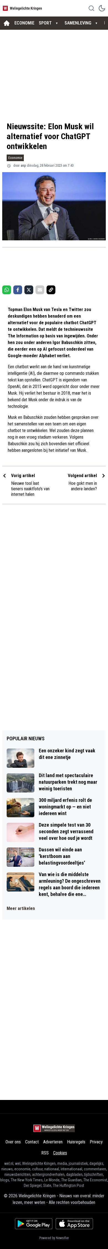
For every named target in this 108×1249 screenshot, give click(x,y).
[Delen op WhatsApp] (6, 289)
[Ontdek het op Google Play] (33, 1223)
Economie (15, 158)
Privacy (96, 1142)
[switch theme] (102, 8)
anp (23, 165)
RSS (45, 1153)
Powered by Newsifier (54, 1238)
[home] (6, 23)
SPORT (45, 23)
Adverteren (53, 1142)
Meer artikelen (21, 908)
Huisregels (76, 1142)
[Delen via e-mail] (39, 289)
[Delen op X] (28, 289)
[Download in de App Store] (74, 1223)
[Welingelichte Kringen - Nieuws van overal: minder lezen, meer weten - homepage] (23, 8)
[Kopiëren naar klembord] (51, 289)
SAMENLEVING (78, 23)
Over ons (13, 1142)
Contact (32, 1142)
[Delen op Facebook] (17, 289)
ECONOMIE (24, 23)
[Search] (91, 8)
